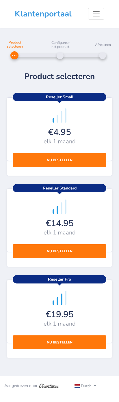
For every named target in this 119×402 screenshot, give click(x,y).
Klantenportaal (43, 13)
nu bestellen (59, 160)
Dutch (86, 386)
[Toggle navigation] (96, 14)
